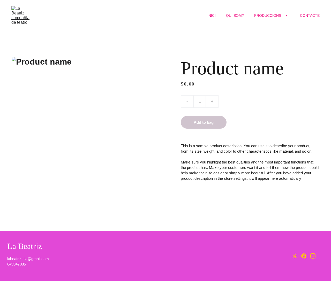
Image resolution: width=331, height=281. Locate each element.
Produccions (267, 15)
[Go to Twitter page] (294, 256)
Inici (211, 15)
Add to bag (204, 122)
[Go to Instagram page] (312, 256)
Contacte (310, 15)
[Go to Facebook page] (303, 256)
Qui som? (235, 15)
